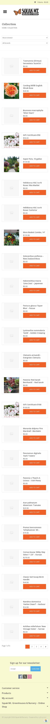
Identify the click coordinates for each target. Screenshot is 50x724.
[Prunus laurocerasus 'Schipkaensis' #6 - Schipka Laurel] (11, 533)
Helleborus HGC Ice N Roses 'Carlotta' (32, 208)
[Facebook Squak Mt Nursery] (20, 677)
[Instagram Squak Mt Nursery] (30, 677)
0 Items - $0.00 (42, 2)
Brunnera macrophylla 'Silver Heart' (33, 111)
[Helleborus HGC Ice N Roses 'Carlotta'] (11, 213)
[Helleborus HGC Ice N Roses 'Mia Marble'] (11, 188)
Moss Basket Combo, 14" (34, 232)
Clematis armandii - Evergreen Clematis (32, 356)
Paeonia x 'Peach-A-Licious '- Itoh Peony (32, 479)
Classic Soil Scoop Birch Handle (33, 578)
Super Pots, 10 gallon (32, 159)
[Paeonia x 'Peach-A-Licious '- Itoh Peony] (11, 483)
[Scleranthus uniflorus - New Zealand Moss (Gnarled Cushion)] (11, 261)
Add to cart (34, 70)
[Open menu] (5, 11)
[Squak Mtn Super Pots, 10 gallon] (11, 164)
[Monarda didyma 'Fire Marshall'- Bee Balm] (11, 434)
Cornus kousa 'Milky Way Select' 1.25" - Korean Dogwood (34, 553)
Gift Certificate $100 (32, 404)
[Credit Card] (45, 720)
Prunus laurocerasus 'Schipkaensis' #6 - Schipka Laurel (32, 528)
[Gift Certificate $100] (11, 410)
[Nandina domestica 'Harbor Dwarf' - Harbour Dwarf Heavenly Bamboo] (11, 607)
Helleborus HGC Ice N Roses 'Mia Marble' (32, 183)
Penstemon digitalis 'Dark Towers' (32, 454)
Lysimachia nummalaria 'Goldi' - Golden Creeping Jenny (34, 331)
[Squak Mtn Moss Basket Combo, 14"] (11, 238)
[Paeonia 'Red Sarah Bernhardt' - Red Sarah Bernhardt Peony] (11, 385)
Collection (12, 28)
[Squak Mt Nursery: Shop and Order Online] (30, 12)
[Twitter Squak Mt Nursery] (25, 677)
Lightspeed (42, 717)
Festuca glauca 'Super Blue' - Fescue (33, 306)
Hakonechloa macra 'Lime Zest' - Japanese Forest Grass (33, 282)
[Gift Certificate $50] (11, 140)
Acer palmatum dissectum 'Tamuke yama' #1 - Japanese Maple (32, 504)
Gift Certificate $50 (31, 135)
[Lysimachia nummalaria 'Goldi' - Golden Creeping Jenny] (11, 336)
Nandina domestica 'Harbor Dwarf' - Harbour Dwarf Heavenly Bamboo (34, 603)
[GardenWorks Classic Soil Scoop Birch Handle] (11, 582)
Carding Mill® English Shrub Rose (32, 86)
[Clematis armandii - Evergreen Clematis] (11, 360)
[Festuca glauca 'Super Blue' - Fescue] (11, 311)
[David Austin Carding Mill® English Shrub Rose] (11, 91)
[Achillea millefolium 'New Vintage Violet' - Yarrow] (11, 632)
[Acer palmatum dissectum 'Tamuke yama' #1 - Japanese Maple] (11, 508)
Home (4, 28)
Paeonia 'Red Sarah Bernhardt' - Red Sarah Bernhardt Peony (33, 381)
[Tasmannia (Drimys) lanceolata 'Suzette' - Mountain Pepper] (11, 66)
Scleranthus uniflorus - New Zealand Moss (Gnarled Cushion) (33, 257)
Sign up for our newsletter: (25, 663)
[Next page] (45, 647)
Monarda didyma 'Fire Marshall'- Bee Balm (33, 429)
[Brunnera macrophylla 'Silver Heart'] (11, 116)
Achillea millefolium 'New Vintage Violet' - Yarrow (34, 627)
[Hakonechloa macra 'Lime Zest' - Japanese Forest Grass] (11, 286)
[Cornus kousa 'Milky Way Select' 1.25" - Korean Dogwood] (11, 557)
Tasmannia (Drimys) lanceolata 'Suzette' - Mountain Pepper (32, 62)
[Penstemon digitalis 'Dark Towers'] (11, 458)
